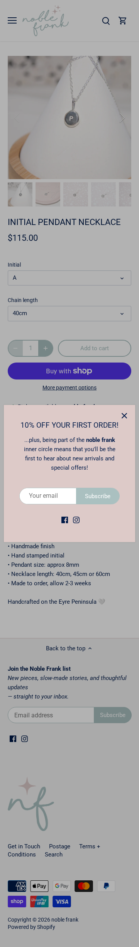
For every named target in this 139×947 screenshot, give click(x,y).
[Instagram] (76, 520)
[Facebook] (64, 520)
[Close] (124, 415)
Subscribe (97, 496)
